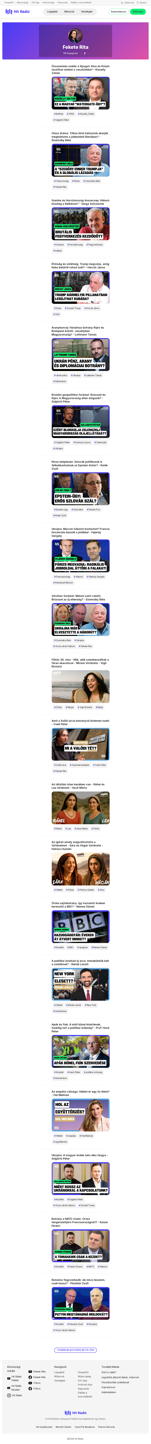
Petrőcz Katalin (86, 890)
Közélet (59, 947)
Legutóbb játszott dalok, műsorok (120, 1377)
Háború (78, 576)
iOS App (35, 2)
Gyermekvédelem (79, 765)
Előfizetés (138, 11)
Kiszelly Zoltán (86, 114)
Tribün (37, 1382)
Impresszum (108, 1387)
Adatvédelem (108, 1392)
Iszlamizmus (60, 1011)
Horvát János (91, 308)
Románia (92, 1324)
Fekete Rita (59, 187)
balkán (57, 250)
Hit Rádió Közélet (16, 1387)
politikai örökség (93, 1072)
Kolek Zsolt (59, 515)
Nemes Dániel (99, 947)
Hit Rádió (17, 1395)
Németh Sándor (63, 1427)
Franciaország (62, 576)
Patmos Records (106, 1427)
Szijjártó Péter (61, 120)
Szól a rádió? (108, 1372)
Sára (101, 890)
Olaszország (61, 181)
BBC (70, 947)
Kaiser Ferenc (75, 1266)
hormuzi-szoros (82, 442)
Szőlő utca (60, 765)
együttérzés (60, 1141)
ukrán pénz (60, 375)
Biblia (99, 707)
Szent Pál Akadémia (85, 1427)
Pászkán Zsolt (75, 1324)
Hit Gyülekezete (44, 1427)
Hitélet (58, 890)
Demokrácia (60, 1078)
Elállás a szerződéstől (81, 2)
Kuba (57, 308)
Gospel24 (9, 2)
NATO (90, 1266)
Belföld (58, 114)
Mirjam (70, 707)
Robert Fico (93, 509)
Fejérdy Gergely (96, 576)
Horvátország (75, 244)
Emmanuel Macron (63, 582)
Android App (49, 2)
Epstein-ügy (61, 509)
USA (56, 314)
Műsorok (69, 11)
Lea (68, 828)
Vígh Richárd (85, 707)
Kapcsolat (63, 2)
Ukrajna (75, 375)
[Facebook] (84, 53)
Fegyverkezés (95, 244)
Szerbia (59, 244)
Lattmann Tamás (93, 375)
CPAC (70, 114)
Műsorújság (22, 2)
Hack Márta (81, 828)
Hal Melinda (86, 1136)
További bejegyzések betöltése (75, 1350)
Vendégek (87, 11)
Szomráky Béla (91, 181)
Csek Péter (99, 765)
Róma (76, 181)
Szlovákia (77, 509)
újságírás (82, 947)
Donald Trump (73, 308)
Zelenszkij (100, 442)
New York (90, 1005)
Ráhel (58, 828)
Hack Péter (73, 1072)
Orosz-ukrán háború (64, 646)
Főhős (58, 707)
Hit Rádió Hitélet (17, 1378)
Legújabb (52, 11)
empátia (71, 1136)
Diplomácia (59, 381)
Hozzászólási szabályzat (115, 1382)
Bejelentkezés (118, 11)
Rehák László (73, 1005)
